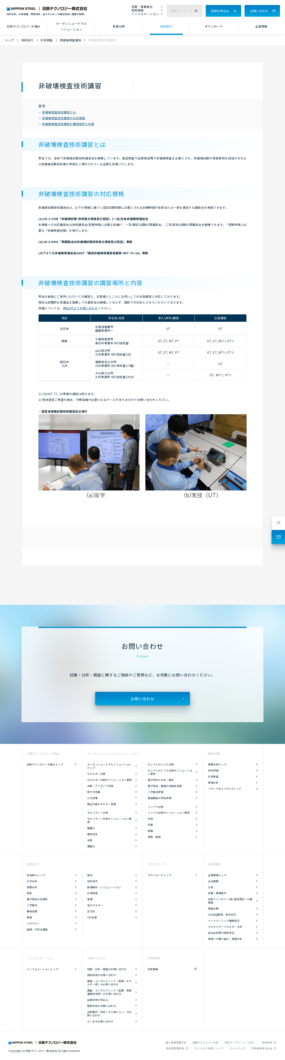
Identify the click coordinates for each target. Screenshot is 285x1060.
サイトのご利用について (209, 1048)
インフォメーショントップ (42, 969)
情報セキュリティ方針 (206, 1042)
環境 (89, 899)
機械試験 (32, 911)
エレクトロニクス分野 (161, 764)
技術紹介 (166, 26)
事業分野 (119, 26)
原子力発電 (93, 792)
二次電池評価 (156, 792)
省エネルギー (95, 905)
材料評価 (213, 770)
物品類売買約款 (175, 1048)
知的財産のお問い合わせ (101, 975)
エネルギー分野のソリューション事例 (109, 780)
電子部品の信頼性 (37, 899)
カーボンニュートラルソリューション (71, 26)
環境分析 (213, 782)
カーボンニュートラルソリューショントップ (109, 766)
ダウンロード (214, 26)
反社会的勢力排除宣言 (221, 932)
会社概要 (213, 881)
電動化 (91, 846)
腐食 (29, 917)
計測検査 (46, 40)
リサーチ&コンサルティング (224, 788)
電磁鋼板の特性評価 (159, 798)
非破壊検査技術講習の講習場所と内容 (68, 124)
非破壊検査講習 (70, 40)
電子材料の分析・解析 (161, 780)
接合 (89, 875)
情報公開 (213, 908)
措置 (150, 830)
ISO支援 (92, 917)
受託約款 (267, 1042)
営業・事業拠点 (142, 7)
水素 (89, 840)
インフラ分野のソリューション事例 (169, 812)
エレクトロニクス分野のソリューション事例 (170, 772)
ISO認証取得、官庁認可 (222, 914)
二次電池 (32, 905)
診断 (150, 824)
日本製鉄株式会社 (261, 1048)
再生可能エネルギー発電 (101, 804)
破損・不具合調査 (37, 929)
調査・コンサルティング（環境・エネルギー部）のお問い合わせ (109, 982)
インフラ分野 (156, 806)
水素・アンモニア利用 (100, 786)
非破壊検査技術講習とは (59, 112)
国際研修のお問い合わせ (101, 1006)
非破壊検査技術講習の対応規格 (63, 118)
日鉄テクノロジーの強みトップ (45, 764)
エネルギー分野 (96, 773)
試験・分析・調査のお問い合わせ (107, 969)
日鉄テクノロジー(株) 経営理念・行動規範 (230, 900)
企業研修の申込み (97, 1000)
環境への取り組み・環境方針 (225, 939)
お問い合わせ (259, 11)
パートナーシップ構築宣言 (224, 920)
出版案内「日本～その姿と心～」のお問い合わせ (109, 1013)
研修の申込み (220, 11)
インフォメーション (145, 14)
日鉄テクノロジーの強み (23, 26)
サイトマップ (237, 1048)
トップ (9, 40)
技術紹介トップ (36, 875)
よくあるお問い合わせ (100, 1021)
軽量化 (91, 828)
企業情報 (261, 26)
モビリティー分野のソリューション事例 (109, 820)
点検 (150, 818)
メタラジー (33, 923)
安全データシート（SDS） (240, 1042)
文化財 (91, 911)
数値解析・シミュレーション (104, 887)
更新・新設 (154, 837)
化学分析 (32, 881)
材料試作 (92, 881)
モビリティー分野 (97, 812)
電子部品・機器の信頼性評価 (165, 786)
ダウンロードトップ (159, 875)
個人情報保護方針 (176, 1042)
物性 (29, 893)
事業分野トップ (217, 764)
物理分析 (32, 887)
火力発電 (92, 798)
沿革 (210, 887)
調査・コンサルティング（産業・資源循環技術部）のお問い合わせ (109, 992)
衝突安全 (92, 834)
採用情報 (137, 10)
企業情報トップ (217, 875)
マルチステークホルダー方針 (225, 926)
